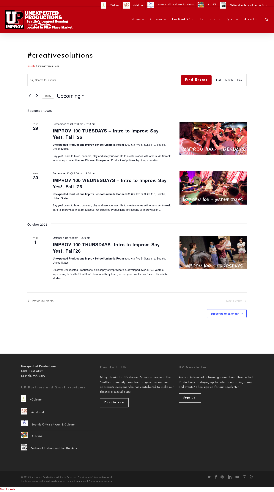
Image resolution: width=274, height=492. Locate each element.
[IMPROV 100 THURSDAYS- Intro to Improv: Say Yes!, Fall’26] (213, 252)
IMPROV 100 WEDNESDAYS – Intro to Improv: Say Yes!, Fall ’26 (110, 183)
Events (31, 66)
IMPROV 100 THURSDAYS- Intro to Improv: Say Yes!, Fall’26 (106, 247)
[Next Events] (37, 96)
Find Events (196, 80)
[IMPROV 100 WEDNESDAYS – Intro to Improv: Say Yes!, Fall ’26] (213, 188)
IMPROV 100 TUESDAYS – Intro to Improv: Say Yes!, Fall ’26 (106, 133)
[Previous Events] (29, 96)
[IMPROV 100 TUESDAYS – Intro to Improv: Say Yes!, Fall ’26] (213, 138)
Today (48, 95)
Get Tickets (7, 489)
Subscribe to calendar (225, 313)
